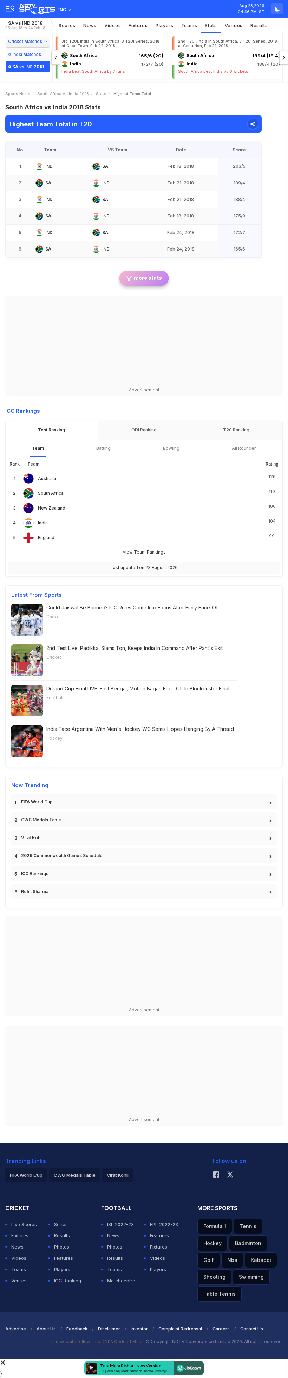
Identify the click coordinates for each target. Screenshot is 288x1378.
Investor (139, 1329)
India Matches (26, 54)
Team (38, 448)
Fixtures (138, 25)
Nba (232, 1260)
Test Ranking (51, 429)
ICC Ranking (67, 1280)
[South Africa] (96, 166)
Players (165, 25)
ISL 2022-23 (120, 1224)
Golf (208, 1260)
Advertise (15, 1329)
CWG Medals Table (41, 819)
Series (61, 1224)
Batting (103, 448)
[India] (39, 166)
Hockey (54, 738)
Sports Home (17, 93)
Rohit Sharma (34, 891)
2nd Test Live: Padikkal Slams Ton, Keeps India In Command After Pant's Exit (134, 648)
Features (63, 1258)
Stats (211, 25)
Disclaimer (109, 1329)
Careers (221, 1329)
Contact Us (251, 1329)
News (90, 25)
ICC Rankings (34, 873)
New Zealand (51, 508)
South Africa (51, 493)
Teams (189, 25)
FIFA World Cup (37, 801)
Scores (67, 25)
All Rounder (244, 448)
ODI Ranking (144, 429)
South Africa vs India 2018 (63, 93)
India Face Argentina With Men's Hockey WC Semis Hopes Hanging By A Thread (140, 729)
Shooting (214, 1277)
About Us (46, 1329)
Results (259, 25)
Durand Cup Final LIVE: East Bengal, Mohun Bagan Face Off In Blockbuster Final (137, 688)
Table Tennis (219, 1294)
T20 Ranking (236, 429)
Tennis (248, 1226)
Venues (234, 25)
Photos (61, 1247)
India (43, 522)
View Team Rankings (144, 552)
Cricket (53, 616)
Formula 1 (214, 1226)
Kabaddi (261, 1260)
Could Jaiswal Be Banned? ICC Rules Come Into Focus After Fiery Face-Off (132, 608)
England (46, 537)
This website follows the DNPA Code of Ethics (97, 1341)
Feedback (76, 1329)
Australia (47, 478)
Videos (112, 25)
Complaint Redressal (180, 1329)
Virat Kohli (31, 837)
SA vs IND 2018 (25, 25)
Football (54, 697)
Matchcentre (121, 1280)
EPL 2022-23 (164, 1224)
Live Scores (24, 1224)
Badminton (248, 1243)
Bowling (171, 448)
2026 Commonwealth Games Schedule (62, 855)
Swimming (251, 1277)
